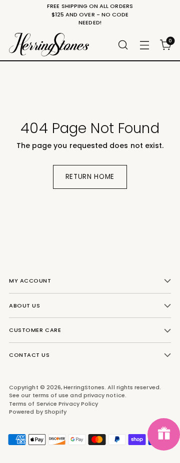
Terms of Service (33, 404)
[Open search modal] (122, 44)
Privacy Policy (78, 404)
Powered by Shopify (37, 412)
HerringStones (84, 387)
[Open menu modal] (144, 44)
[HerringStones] (49, 44)
